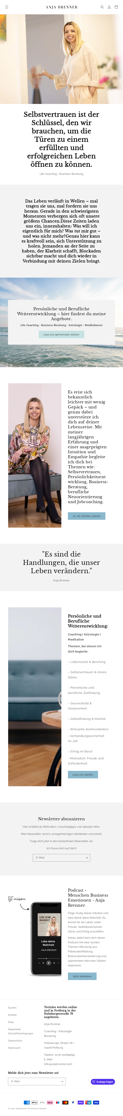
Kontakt (12, 1015)
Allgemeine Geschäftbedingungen (20, 1031)
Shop (11, 1022)
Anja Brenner (21, 1109)
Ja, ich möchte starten (87, 516)
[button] (6, 7)
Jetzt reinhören (82, 976)
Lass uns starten (83, 774)
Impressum (14, 1048)
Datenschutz (15, 1040)
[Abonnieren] (86, 858)
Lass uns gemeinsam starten (61, 334)
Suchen (12, 1007)
